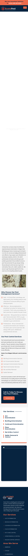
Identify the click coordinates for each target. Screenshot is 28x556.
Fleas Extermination (10, 428)
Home (4, 129)
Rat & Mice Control (12, 432)
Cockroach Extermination (14, 424)
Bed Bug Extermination (13, 421)
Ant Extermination (10, 416)
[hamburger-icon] (25, 7)
